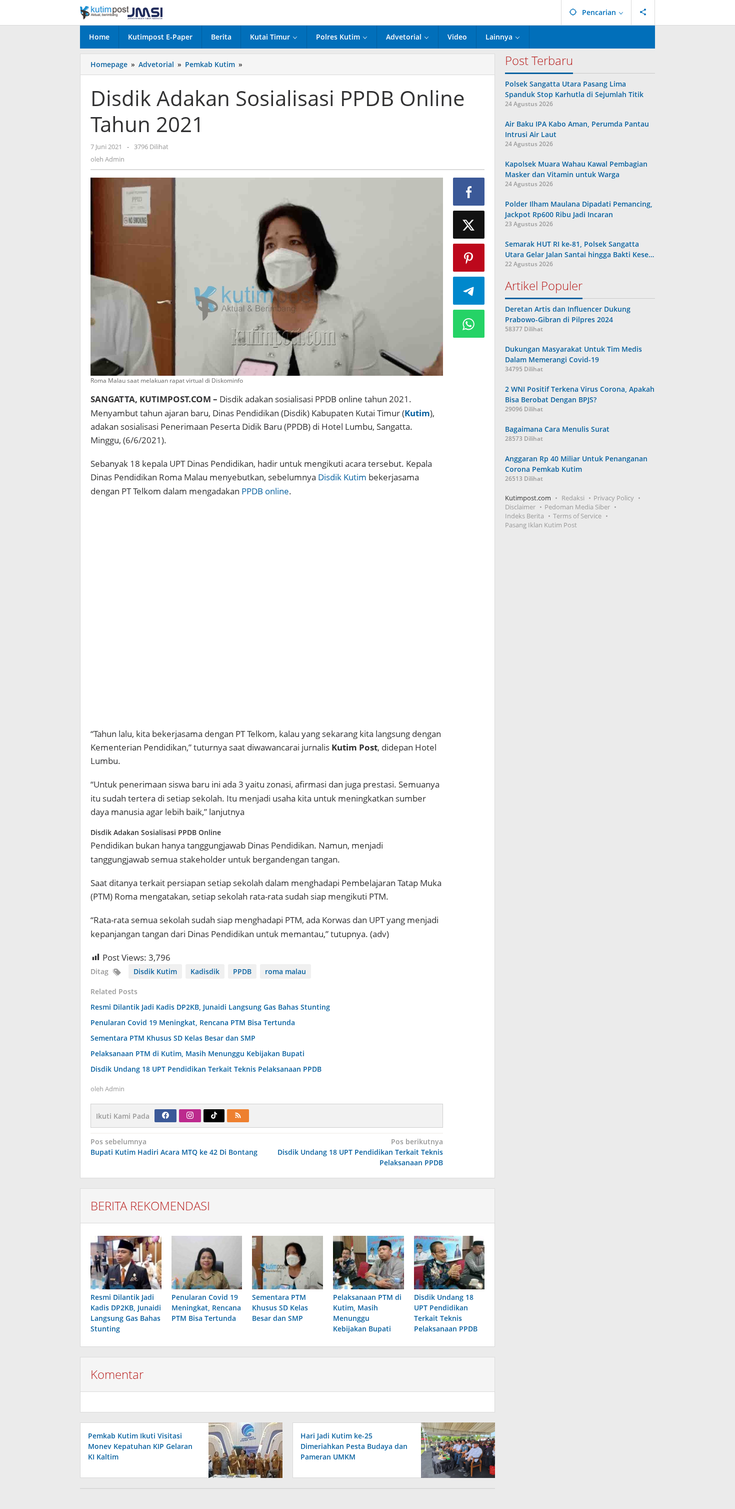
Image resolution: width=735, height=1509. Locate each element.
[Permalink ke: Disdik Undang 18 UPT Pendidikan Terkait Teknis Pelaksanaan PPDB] (449, 1262)
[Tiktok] (214, 1115)
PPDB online (265, 491)
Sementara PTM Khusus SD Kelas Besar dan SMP (173, 1038)
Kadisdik (205, 971)
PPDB (242, 971)
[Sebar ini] (469, 192)
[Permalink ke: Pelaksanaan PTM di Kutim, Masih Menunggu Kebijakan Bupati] (368, 1262)
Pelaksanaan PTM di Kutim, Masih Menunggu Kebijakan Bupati (197, 1053)
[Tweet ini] (469, 225)
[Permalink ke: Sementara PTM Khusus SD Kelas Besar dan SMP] (287, 1262)
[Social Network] (643, 12)
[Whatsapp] (469, 324)
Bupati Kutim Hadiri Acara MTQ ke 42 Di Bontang (174, 1147)
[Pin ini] (469, 258)
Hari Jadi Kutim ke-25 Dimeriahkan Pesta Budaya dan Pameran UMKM (354, 1446)
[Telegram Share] (469, 291)
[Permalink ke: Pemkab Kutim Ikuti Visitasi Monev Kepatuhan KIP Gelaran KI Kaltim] (243, 1449)
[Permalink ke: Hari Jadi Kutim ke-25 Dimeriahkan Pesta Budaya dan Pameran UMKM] (455, 1449)
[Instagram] (190, 1115)
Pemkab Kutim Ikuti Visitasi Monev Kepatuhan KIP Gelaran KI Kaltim (140, 1446)
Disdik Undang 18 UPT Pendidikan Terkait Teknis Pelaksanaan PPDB (206, 1069)
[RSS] (238, 1115)
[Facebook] (165, 1115)
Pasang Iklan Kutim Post (541, 524)
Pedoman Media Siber (577, 506)
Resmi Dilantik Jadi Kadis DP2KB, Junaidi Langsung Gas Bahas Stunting (210, 1007)
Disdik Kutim (342, 477)
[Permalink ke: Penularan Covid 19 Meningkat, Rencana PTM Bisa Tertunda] (207, 1262)
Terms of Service (577, 515)
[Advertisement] (266, 613)
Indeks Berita (524, 515)
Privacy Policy (614, 497)
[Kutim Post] (121, 12)
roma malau (285, 971)
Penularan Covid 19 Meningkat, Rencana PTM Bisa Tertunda (192, 1022)
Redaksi (573, 497)
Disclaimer (520, 506)
